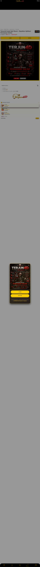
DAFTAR (20, 295)
